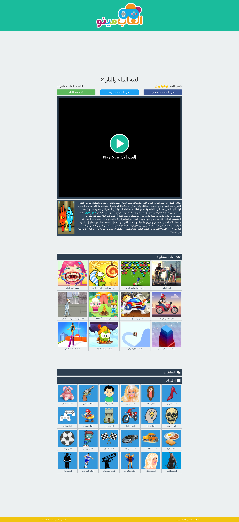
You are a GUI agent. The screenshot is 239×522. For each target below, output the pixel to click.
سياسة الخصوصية (47, 519)
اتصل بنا (62, 519)
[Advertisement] (119, 53)
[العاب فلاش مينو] (119, 15)
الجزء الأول (90, 212)
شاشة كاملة (75, 92)
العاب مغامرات (65, 86)
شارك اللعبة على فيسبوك (163, 92)
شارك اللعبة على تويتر (119, 92)
